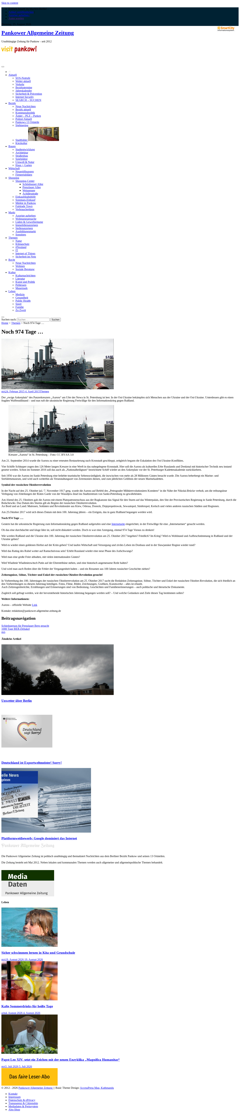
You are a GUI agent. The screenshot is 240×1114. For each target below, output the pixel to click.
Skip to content (9, 2)
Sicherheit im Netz (25, 256)
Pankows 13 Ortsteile (27, 122)
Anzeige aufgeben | (19, 15)
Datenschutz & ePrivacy (21, 1100)
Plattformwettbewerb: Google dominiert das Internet (39, 838)
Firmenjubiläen (23, 174)
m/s (3, 391)
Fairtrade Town (24, 206)
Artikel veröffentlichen (21, 12)
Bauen (12, 146)
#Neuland (20, 247)
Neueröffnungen (24, 171)
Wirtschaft (14, 168)
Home (4, 322)
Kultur (12, 272)
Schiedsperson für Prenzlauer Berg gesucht (25, 625)
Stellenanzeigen (24, 228)
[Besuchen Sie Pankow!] (19, 52)
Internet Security (24, 96)
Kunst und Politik (25, 281)
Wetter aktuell (23, 81)
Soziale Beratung (24, 269)
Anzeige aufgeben (25, 215)
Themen (13, 237)
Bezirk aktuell (23, 109)
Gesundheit (21, 297)
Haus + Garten (23, 165)
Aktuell (12, 74)
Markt (11, 212)
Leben (11, 291)
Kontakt (12, 1093)
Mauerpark (21, 288)
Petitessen (20, 284)
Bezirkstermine (23, 87)
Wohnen (20, 266)
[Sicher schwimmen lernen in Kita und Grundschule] (29, 945)
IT (16, 250)
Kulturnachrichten (25, 275)
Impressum (14, 1096)
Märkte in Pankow (25, 203)
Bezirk (12, 103)
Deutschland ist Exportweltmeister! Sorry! (31, 762)
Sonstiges (20, 234)
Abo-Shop (14, 1109)
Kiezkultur (21, 143)
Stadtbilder (21, 140)
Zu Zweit (20, 310)
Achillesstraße (30, 193)
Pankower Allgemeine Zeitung (37, 33)
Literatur (20, 278)
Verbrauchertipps (24, 209)
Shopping (13, 177)
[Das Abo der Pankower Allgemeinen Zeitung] (29, 1084)
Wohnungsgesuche (25, 218)
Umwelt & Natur (24, 162)
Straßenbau (21, 155)
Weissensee (28, 190)
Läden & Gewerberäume (29, 221)
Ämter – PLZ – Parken (28, 115)
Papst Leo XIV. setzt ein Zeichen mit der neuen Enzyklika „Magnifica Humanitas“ (60, 1059)
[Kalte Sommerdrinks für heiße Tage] (29, 999)
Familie (19, 307)
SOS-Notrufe (22, 78)
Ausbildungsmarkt (25, 231)
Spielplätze (21, 158)
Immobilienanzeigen (26, 225)
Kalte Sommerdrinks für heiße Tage (27, 1006)
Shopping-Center (24, 180)
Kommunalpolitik (25, 112)
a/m (3, 1012)
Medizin (20, 294)
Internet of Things (25, 253)
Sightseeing (21, 125)
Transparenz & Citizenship (23, 1103)
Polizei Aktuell (23, 118)
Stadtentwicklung (25, 149)
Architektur (21, 152)
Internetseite (118, 524)
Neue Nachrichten (25, 106)
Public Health (23, 300)
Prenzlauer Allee (31, 187)
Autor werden (16, 18)
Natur (18, 240)
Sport (18, 303)
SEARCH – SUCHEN (28, 100)
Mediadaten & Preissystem (23, 1106)
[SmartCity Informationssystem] (226, 29)
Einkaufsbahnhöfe (25, 196)
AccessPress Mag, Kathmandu (97, 1087)
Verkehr (19, 84)
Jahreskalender (23, 90)
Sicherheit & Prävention (28, 93)
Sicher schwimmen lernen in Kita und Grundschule (38, 952)
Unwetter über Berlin (16, 701)
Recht (11, 259)
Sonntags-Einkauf (25, 199)
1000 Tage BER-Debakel (15, 628)
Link (34, 604)
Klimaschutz (22, 244)
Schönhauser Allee (32, 184)
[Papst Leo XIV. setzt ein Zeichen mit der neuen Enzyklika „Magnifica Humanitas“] (29, 1052)
